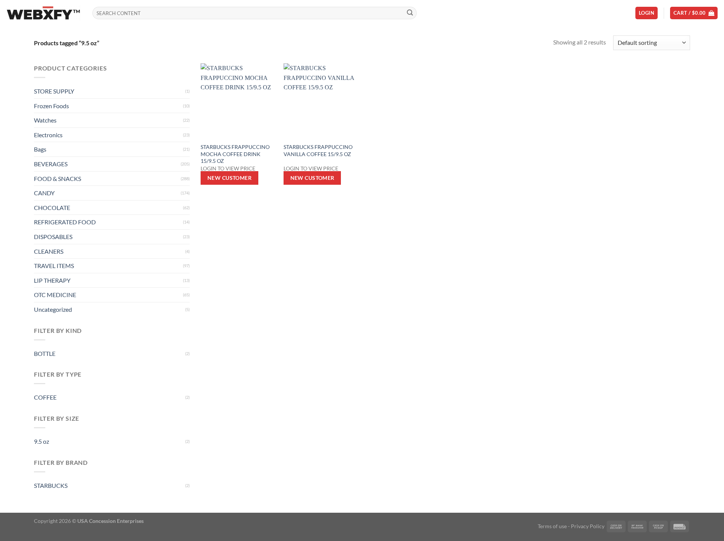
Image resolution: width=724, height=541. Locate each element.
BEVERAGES (50, 163)
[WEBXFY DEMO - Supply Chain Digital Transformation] (43, 13)
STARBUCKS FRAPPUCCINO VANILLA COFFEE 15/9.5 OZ (318, 150)
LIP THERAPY (52, 280)
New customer (229, 178)
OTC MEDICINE (55, 294)
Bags (40, 149)
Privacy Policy (587, 526)
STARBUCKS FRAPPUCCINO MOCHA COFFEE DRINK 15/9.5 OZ (235, 154)
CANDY (44, 192)
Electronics (48, 134)
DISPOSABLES (53, 236)
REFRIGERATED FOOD (65, 221)
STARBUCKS (50, 485)
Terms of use (552, 526)
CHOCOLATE (52, 207)
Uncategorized (53, 309)
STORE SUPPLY (54, 91)
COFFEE (45, 397)
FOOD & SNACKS (57, 178)
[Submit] (409, 13)
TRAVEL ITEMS (54, 265)
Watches (45, 120)
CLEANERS (48, 251)
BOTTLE (44, 353)
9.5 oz (41, 441)
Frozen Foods (51, 105)
